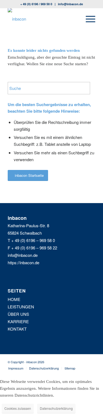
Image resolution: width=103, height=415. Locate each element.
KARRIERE (18, 321)
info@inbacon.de (70, 4)
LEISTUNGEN (21, 306)
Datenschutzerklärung (56, 408)
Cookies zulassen (17, 408)
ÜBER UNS (18, 314)
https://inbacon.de (23, 262)
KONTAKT (17, 329)
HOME (14, 299)
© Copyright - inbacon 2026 (26, 362)
